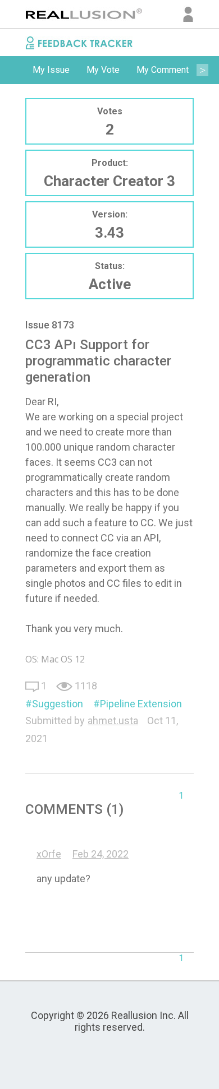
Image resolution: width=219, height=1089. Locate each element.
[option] (51, 70)
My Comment (162, 69)
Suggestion (57, 704)
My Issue (51, 69)
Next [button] (202, 70)
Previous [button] (16, 70)
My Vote (103, 69)
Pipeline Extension (141, 704)
